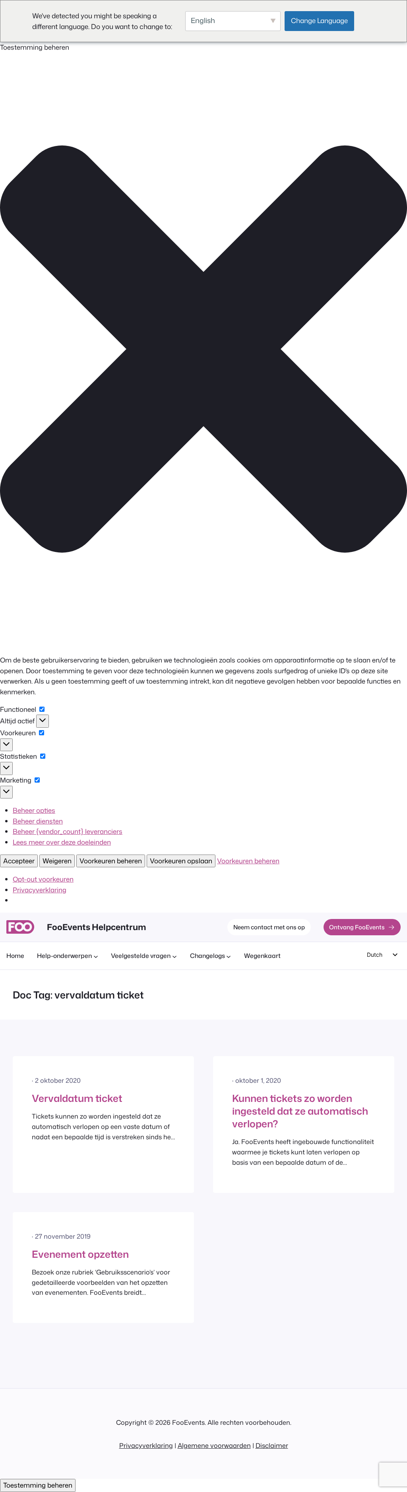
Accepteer (19, 860)
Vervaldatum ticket (77, 1098)
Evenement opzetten (80, 1254)
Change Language (319, 20)
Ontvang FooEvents (357, 927)
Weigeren (57, 860)
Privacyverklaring (39, 889)
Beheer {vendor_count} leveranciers (67, 831)
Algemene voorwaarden (214, 1445)
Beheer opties (34, 810)
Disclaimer (272, 1445)
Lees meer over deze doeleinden (62, 842)
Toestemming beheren (37, 1485)
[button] (203, 350)
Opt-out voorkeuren (43, 879)
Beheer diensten (38, 821)
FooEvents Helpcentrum (96, 927)
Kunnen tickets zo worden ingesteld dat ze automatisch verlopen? (300, 1111)
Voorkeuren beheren (110, 860)
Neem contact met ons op (269, 927)
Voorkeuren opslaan (181, 860)
